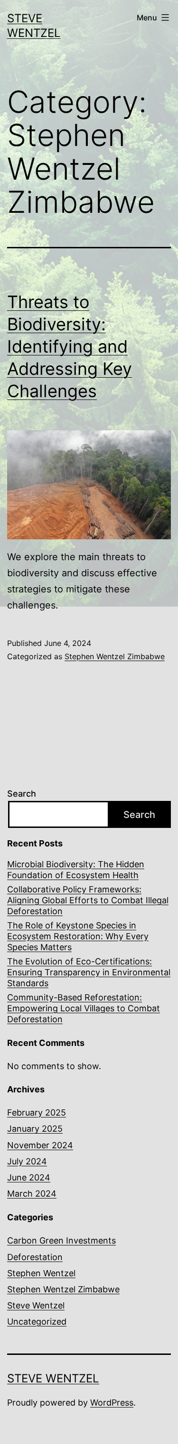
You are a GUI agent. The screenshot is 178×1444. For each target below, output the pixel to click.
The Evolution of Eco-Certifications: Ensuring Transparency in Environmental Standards (88, 972)
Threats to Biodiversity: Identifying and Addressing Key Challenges (69, 346)
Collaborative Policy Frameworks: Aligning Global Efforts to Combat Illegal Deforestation (88, 900)
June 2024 (28, 1177)
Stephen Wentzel (41, 1273)
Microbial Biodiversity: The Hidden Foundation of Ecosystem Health (75, 869)
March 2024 (31, 1194)
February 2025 (36, 1112)
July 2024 (27, 1161)
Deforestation (35, 1257)
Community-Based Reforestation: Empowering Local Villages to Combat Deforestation (83, 1008)
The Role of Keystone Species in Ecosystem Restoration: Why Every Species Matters (78, 936)
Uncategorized (36, 1321)
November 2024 (40, 1145)
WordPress (111, 1403)
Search (21, 794)
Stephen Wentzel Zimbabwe (115, 656)
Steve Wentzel (36, 1305)
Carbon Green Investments (61, 1240)
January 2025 (35, 1129)
